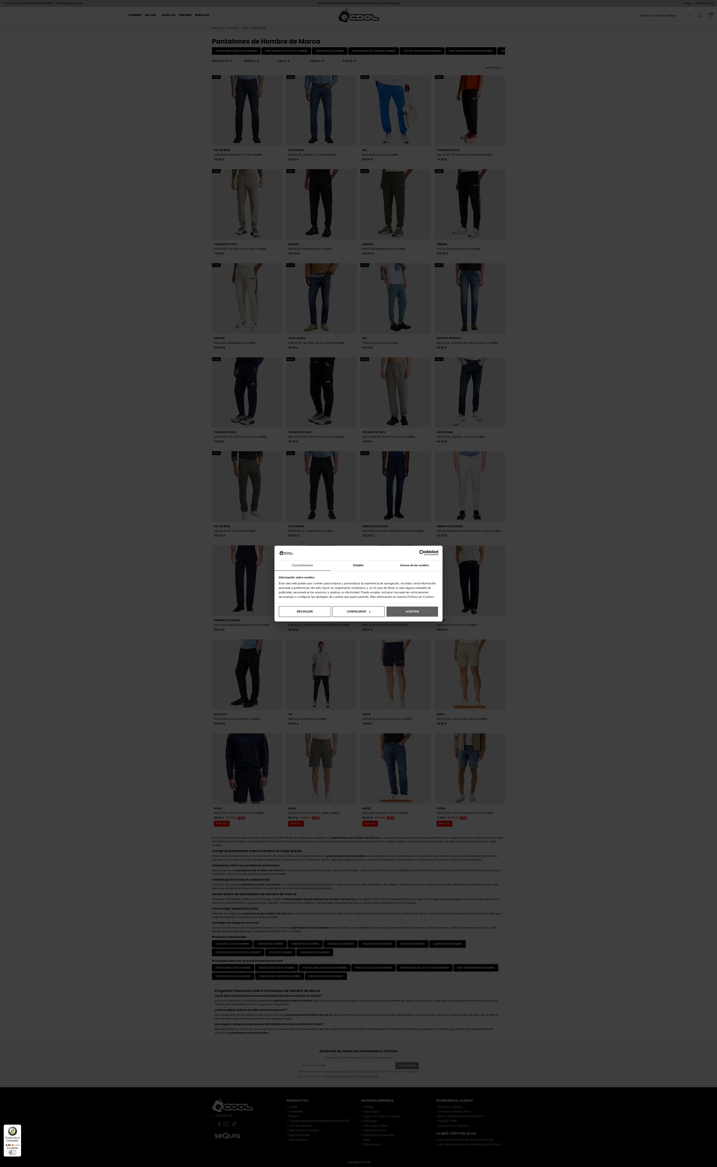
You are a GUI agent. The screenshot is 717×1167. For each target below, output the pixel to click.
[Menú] (19, 1127)
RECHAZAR (305, 611)
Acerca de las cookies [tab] (414, 565)
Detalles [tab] (358, 565)
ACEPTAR (412, 611)
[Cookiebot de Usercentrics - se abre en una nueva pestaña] (422, 553)
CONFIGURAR (356, 611)
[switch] (12, 1152)
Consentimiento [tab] (302, 565)
